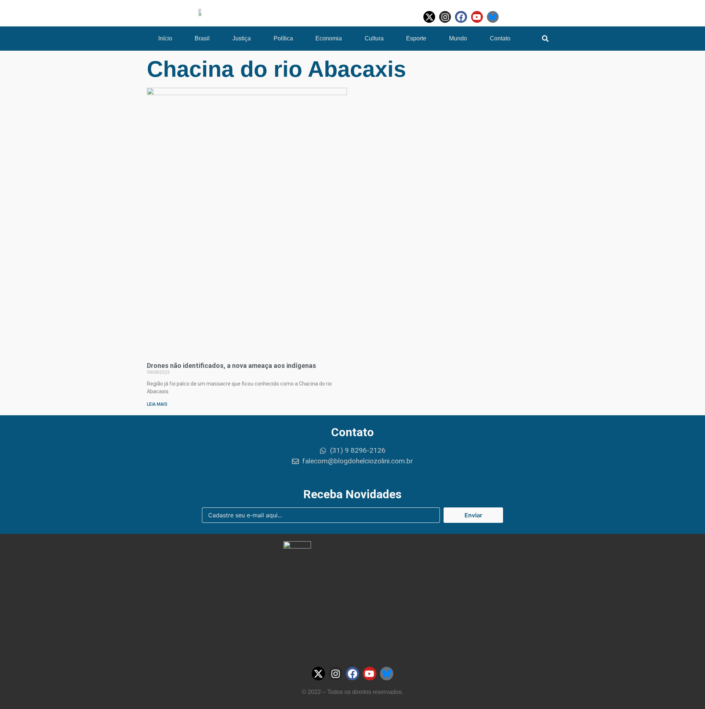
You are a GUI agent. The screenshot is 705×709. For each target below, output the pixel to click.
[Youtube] (477, 17)
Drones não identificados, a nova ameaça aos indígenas (231, 365)
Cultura (374, 38)
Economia (328, 38)
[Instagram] (445, 17)
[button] (545, 39)
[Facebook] (461, 17)
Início (165, 38)
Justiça (241, 38)
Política (283, 38)
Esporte (416, 38)
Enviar (473, 515)
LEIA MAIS (157, 404)
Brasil (202, 38)
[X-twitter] (429, 17)
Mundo (458, 38)
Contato (500, 38)
